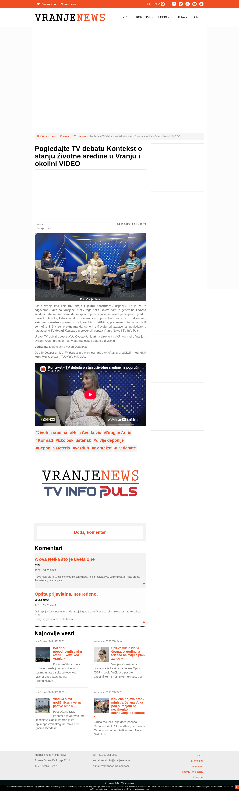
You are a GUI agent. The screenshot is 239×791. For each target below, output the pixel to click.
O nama (198, 777)
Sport (195, 17)
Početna (42, 136)
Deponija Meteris (54, 448)
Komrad (45, 440)
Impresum (197, 766)
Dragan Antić (118, 433)
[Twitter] (181, 4)
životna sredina (52, 433)
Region (162, 17)
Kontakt (198, 755)
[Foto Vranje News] (90, 265)
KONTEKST (143, 17)
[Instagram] (194, 4)
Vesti (127, 17)
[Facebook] (174, 4)
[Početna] (71, 17)
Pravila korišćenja (192, 771)
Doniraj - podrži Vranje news (58, 4)
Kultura (179, 17)
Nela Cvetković (86, 433)
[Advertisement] (18, 79)
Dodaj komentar (90, 532)
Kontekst (65, 136)
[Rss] (201, 4)
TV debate (80, 136)
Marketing (197, 760)
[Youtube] (187, 4)
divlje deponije (110, 440)
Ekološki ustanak (74, 440)
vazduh (82, 448)
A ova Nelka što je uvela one (65, 559)
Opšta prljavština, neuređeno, (66, 594)
